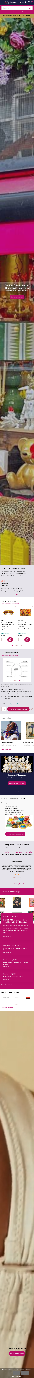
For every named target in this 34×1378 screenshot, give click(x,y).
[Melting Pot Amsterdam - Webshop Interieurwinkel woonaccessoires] (11, 2)
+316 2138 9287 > (18, 575)
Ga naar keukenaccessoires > (15, 834)
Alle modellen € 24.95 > (17, 1353)
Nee (25, 1373)
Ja (16, 1373)
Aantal (4, 709)
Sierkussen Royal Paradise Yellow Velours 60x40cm (25, 624)
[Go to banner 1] (17, 770)
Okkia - (3, 620)
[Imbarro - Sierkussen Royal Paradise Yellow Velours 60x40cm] (25, 612)
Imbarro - (21, 620)
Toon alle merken (6, 1007)
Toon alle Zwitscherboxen (9, 655)
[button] (15, 594)
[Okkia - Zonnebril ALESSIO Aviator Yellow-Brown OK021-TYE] (8, 612)
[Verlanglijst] (29, 2)
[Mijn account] (26, 2)
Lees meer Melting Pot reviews (17, 884)
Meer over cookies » (17, 1376)
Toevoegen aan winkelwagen (18, 709)
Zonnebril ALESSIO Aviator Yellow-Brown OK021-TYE (7, 624)
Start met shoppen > (17, 297)
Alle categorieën (6, 749)
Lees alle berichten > (7, 984)
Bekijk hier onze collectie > (17, 783)
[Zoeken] (30, 8)
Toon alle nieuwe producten (9, 603)
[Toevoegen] (10, 639)
